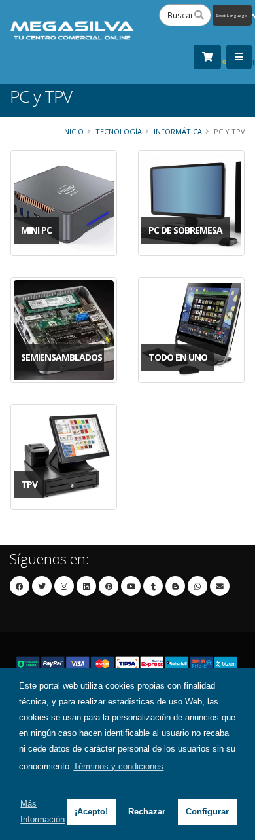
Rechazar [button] (146, 811)
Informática (178, 131)
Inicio (73, 131)
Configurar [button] (207, 811)
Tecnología (118, 131)
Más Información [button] (42, 811)
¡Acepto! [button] (91, 811)
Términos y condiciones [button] (118, 766)
